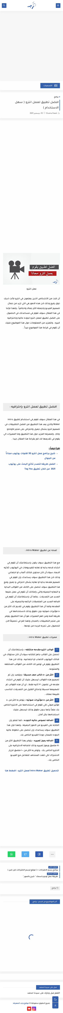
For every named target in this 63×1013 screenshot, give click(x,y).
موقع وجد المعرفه (21, 1004)
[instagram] (34, 1009)
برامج (56, 97)
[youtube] (29, 1009)
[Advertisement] (31, 47)
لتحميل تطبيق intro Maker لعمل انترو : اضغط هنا (31, 771)
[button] (39, 854)
